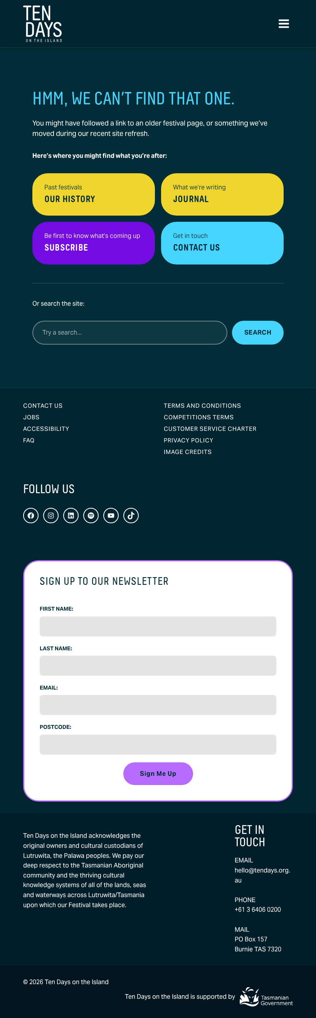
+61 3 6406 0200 (258, 910)
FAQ (29, 440)
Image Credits (188, 451)
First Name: (56, 608)
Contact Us (43, 405)
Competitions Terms (199, 417)
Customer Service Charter (210, 428)
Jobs (31, 417)
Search (257, 332)
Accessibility (46, 428)
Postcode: (55, 726)
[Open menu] (283, 24)
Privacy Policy (188, 440)
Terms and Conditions (202, 405)
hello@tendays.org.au (262, 875)
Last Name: (56, 648)
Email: (49, 687)
